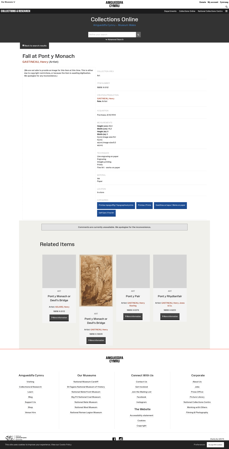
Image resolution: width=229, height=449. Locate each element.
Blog (30, 397)
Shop (30, 407)
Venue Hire (30, 412)
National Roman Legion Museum (86, 412)
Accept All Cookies (215, 445)
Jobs (197, 387)
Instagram (141, 402)
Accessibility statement (141, 415)
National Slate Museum (86, 402)
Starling (132, 306)
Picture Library (197, 397)
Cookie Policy (66, 445)
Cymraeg (224, 2)
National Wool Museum (86, 407)
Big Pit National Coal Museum (86, 397)
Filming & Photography (197, 412)
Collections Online (187, 11)
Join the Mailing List (141, 392)
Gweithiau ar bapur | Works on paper (170, 205)
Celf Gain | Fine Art (106, 213)
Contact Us (141, 382)
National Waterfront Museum (86, 392)
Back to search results (35, 45)
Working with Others (197, 407)
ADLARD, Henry (62, 307)
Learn (30, 392)
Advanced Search (115, 39)
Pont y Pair (133, 296)
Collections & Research (15, 11)
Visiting (30, 382)
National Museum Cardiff (85, 382)
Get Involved (141, 387)
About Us (197, 382)
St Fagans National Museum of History (86, 387)
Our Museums (7, 2)
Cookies (142, 420)
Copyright (141, 425)
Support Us (30, 402)
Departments (170, 11)
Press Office (197, 392)
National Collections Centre (210, 11)
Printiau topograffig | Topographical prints (116, 205)
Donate (202, 2)
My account (213, 2)
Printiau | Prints (144, 205)
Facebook (141, 397)
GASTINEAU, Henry (35, 61)
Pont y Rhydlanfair (170, 296)
